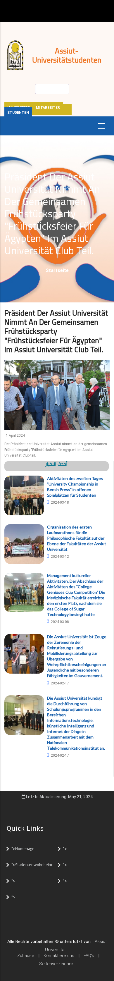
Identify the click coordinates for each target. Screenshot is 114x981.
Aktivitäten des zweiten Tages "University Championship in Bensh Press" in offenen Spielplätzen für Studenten (75, 487)
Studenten (18, 113)
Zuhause (25, 955)
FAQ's (89, 955)
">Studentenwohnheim (31, 864)
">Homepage (22, 848)
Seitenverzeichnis (57, 963)
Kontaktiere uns (59, 955)
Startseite (57, 270)
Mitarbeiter (48, 108)
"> (65, 848)
